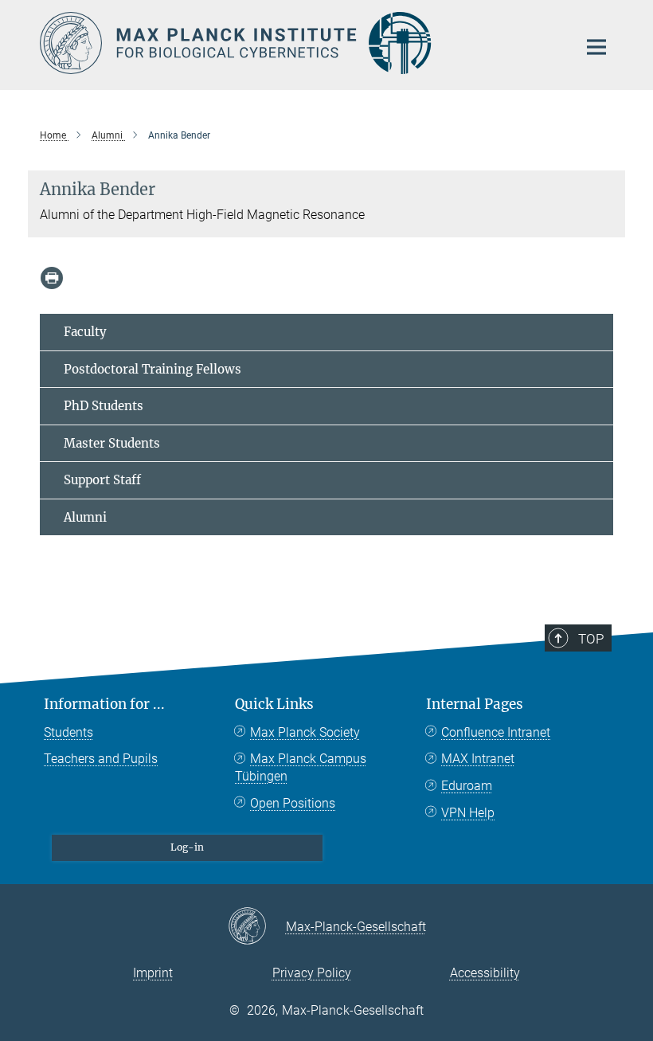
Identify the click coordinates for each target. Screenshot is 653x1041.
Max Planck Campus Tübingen (300, 767)
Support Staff (102, 479)
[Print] (52, 278)
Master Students (112, 443)
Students (68, 732)
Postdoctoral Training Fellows (152, 369)
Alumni (85, 517)
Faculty (85, 331)
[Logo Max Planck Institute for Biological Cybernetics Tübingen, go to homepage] (298, 43)
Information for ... (104, 704)
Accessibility (485, 972)
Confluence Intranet (495, 732)
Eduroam (466, 785)
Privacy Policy (311, 972)
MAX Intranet (477, 758)
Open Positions (292, 803)
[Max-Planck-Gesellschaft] (257, 927)
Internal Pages (474, 704)
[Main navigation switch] (596, 47)
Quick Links (274, 704)
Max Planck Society (305, 732)
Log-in (187, 847)
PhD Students (103, 405)
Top (591, 639)
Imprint (153, 972)
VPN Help (468, 812)
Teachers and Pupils (101, 758)
